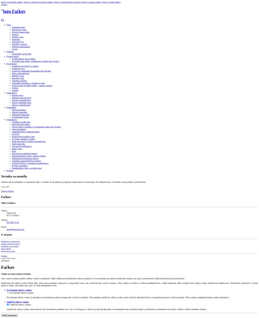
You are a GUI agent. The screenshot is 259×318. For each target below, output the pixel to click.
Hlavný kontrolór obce (21, 102)
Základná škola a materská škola (25, 132)
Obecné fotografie (19, 112)
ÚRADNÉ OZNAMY (21, 54)
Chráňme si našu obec (21, 122)
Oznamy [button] (10, 51)
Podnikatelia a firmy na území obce (27, 168)
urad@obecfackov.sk (15, 229)
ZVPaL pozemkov (20, 166)
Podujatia (16, 39)
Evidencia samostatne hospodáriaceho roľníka (31, 71)
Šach (14, 151)
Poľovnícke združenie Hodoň (24, 153)
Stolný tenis (17, 149)
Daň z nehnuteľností (20, 73)
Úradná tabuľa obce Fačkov (24, 59)
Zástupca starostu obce (21, 98)
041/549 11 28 (12, 222)
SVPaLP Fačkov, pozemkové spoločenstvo (30, 163)
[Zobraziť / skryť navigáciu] (2, 18)
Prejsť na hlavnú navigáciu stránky (38, 2)
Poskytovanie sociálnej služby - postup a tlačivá (32, 85)
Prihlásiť (4, 256)
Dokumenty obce (19, 30)
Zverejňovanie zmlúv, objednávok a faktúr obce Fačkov (35, 61)
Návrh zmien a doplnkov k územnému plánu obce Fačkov (36, 127)
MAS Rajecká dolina (21, 124)
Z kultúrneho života (20, 117)
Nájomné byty (18, 42)
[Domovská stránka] (4, 5)
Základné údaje (18, 27)
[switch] (8, 293)
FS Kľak (15, 134)
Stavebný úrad (18, 78)
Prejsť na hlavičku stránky (12, 2)
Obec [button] (8, 25)
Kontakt (9, 170)
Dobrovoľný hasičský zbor (23, 136)
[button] (2, 20)
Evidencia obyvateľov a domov (25, 66)
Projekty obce (18, 37)
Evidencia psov (18, 68)
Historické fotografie (20, 115)
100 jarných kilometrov (22, 146)
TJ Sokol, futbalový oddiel (23, 139)
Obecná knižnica (19, 129)
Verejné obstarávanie (21, 32)
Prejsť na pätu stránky (111, 2)
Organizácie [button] (11, 119)
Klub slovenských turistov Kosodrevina (29, 141)
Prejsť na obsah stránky (92, 2)
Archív (15, 49)
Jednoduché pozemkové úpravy (25, 158)
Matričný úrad (18, 76)
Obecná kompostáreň (21, 47)
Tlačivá (15, 88)
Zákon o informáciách (21, 105)
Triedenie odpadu (19, 81)
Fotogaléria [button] (11, 107)
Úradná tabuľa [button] (12, 56)
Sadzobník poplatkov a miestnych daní (28, 83)
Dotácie (15, 34)
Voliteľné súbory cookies (20, 305)
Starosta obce (17, 95)
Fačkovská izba (18, 144)
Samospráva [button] (11, 93)
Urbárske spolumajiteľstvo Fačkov (26, 161)
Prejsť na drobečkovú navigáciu (67, 2)
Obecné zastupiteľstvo (21, 100)
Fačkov (18, 11)
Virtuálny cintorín (19, 44)
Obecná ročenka (19, 110)
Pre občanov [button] (11, 64)
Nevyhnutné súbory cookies (22, 293)
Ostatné (15, 90)
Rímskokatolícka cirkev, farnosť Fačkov (29, 156)
